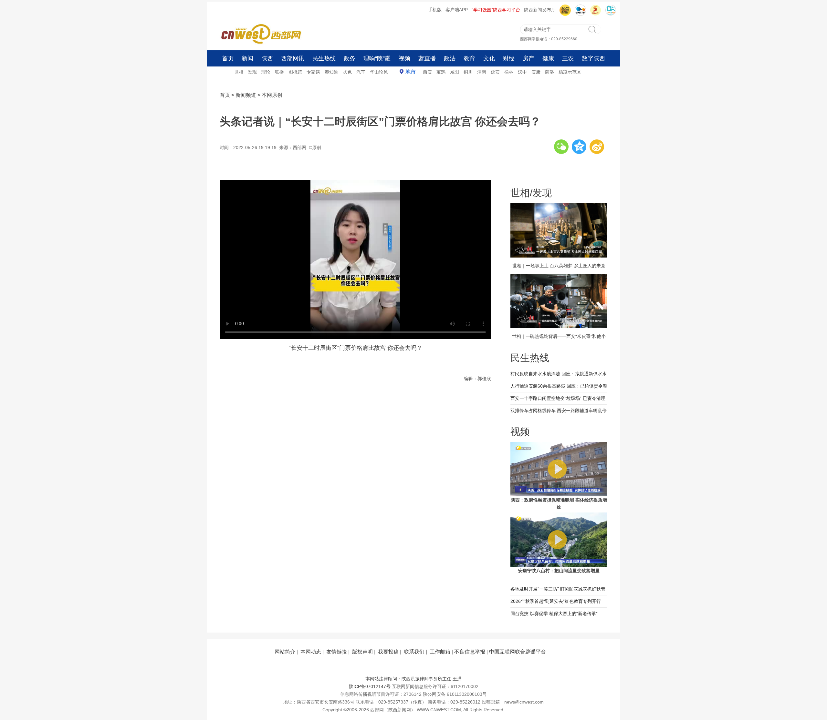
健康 (548, 58)
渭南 (481, 72)
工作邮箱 (440, 651)
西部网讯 (292, 58)
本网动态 (310, 651)
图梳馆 (295, 72)
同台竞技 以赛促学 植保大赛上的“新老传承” (554, 613)
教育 (469, 58)
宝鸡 (440, 72)
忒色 (347, 72)
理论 (265, 72)
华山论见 (379, 72)
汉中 (522, 72)
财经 (509, 58)
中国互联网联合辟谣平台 (517, 651)
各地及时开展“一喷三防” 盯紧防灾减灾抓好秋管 (557, 589)
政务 (349, 58)
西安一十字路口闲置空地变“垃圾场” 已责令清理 (557, 398)
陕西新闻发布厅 (540, 9)
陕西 (267, 58)
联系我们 (414, 651)
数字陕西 (593, 58)
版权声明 (362, 651)
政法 (449, 58)
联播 (279, 72)
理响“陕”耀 (377, 58)
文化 (489, 58)
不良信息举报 (469, 651)
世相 (238, 72)
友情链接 (336, 651)
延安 (495, 72)
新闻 (247, 58)
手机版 (435, 9)
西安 (427, 72)
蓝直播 (427, 58)
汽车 (360, 72)
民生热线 (324, 58)
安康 (535, 72)
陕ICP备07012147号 (370, 686)
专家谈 (313, 72)
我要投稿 (388, 651)
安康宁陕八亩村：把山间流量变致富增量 (559, 570)
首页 (228, 58)
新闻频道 (246, 95)
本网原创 (272, 95)
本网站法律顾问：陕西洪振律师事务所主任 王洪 (413, 678)
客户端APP (456, 9)
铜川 (468, 72)
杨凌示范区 (570, 72)
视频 (404, 58)
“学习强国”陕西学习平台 (496, 9)
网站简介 (285, 651)
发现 (252, 72)
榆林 (508, 72)
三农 (568, 58)
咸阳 (454, 72)
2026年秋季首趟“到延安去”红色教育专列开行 (555, 601)
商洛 (549, 72)
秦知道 (331, 72)
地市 (410, 72)
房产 (528, 58)
